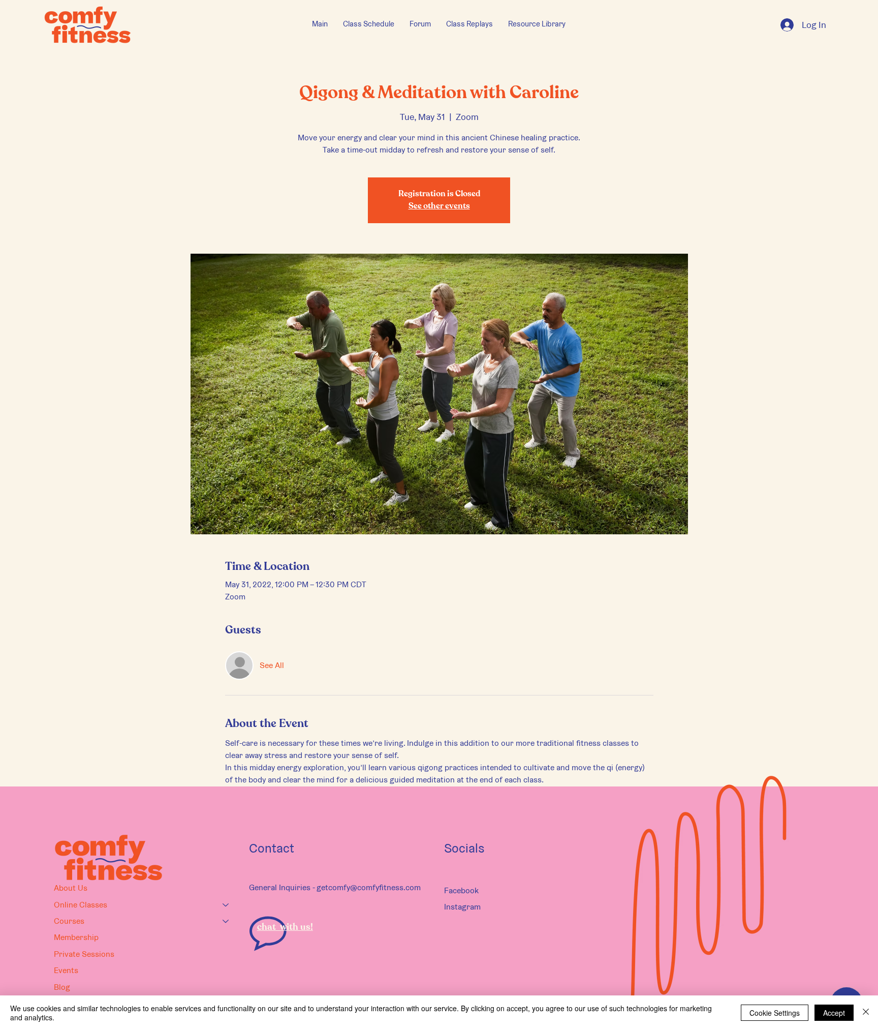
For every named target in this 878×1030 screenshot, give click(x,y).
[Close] (866, 1013)
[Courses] (226, 921)
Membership (76, 937)
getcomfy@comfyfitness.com (369, 887)
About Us (70, 888)
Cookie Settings (774, 1013)
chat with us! (285, 927)
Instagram (462, 906)
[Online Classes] (226, 905)
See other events (439, 206)
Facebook (461, 890)
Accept (834, 1013)
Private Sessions (84, 954)
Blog (62, 987)
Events (66, 970)
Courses (69, 921)
